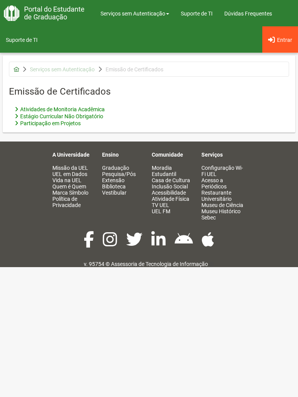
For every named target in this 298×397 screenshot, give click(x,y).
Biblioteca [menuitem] (114, 186)
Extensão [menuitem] (113, 180)
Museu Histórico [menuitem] (221, 211)
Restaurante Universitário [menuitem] (216, 196)
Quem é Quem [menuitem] (69, 186)
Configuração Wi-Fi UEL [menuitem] (222, 171)
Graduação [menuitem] (115, 168)
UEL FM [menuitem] (161, 211)
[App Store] (208, 243)
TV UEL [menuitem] (160, 205)
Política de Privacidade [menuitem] (66, 202)
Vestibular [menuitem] (114, 193)
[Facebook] (89, 243)
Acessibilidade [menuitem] (169, 193)
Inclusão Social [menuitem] (170, 186)
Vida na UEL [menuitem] (66, 180)
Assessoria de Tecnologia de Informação (159, 264)
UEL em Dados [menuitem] (69, 174)
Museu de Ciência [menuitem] (222, 205)
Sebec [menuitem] (208, 217)
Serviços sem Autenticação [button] (132, 13)
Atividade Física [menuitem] (170, 199)
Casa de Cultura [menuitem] (171, 180)
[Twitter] (135, 243)
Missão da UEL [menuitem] (70, 168)
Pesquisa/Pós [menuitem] (119, 174)
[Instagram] (110, 243)
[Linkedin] (159, 243)
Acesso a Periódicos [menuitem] (214, 183)
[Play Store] (184, 243)
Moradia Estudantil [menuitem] (164, 171)
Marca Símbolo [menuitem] (70, 193)
